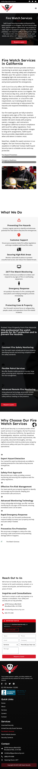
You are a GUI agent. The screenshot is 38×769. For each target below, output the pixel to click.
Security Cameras (7, 737)
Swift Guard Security (9, 87)
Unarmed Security (7, 725)
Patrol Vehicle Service (8, 734)
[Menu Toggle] (36, 8)
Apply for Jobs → (11, 630)
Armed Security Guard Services (11, 728)
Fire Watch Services (7, 731)
